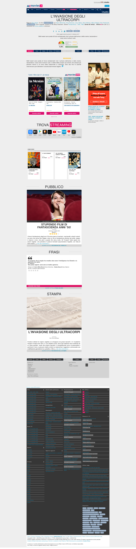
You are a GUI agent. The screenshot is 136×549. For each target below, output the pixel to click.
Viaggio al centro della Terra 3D (89, 418)
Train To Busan (67, 426)
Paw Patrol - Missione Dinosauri (71, 464)
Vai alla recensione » (43, 243)
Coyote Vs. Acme (67, 429)
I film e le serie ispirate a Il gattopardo (91, 514)
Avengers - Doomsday (50, 419)
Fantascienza (72, 24)
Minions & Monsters (89, 405)
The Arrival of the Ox (50, 471)
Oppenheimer (93, 516)
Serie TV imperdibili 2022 (32, 435)
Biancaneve (102, 514)
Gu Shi (47, 458)
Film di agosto (30, 419)
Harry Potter (93, 524)
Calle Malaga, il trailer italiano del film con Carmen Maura (95, 475)
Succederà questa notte (51, 447)
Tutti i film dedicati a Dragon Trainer (90, 512)
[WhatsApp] (62, 31)
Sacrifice (87, 410)
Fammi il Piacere (67, 446)
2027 (28, 392)
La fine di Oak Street (89, 401)
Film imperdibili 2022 (31, 401)
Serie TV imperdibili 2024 (32, 431)
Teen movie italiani (87, 526)
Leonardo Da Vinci (93, 518)
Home (28, 536)
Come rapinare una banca (69, 448)
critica (36, 26)
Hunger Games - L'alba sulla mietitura (54, 414)
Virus (91, 522)
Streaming (106, 51)
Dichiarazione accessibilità (75, 541)
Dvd (64, 536)
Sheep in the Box (67, 415)
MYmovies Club (98, 536)
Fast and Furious (95, 526)
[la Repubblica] (101, 3)
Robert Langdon (86, 524)
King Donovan (70, 23)
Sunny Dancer (67, 431)
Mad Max (85, 532)
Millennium (99, 524)
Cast (37, 51)
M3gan (92, 510)
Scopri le (54, 245)
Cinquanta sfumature (87, 520)
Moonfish (48, 456)
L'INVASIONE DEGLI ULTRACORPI (54, 332)
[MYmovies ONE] (72, 75)
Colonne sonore (90, 536)
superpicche (31, 371)
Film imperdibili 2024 (31, 396)
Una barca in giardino (71, 105)
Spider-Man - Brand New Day (91, 396)
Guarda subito (36, 113)
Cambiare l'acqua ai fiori (51, 443)
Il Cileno (66, 413)
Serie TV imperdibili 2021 (32, 437)
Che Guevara (91, 532)
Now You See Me (86, 510)
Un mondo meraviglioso (69, 444)
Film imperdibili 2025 (31, 394)
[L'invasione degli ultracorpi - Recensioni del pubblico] (54, 220)
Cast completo (31, 24)
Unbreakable (103, 522)
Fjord (47, 436)
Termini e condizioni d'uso (55, 541)
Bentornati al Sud (49, 438)
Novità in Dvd (30, 423)
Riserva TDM (65, 541)
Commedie (29, 449)
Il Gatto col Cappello (50, 441)
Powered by (73, 137)
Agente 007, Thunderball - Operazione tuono (92, 426)
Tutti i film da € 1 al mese (38, 75)
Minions (84, 508)
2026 (31, 392)
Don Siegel (35, 23)
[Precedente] (29, 165)
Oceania (47, 392)
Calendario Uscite (48, 536)
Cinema (33, 536)
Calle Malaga (48, 427)
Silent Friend (66, 441)
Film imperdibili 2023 (31, 398)
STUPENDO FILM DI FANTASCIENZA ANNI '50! (54, 225)
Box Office (70, 536)
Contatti (34, 541)
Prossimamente (77, 536)
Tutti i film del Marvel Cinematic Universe (91, 528)
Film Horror (29, 454)
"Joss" (29, 367)
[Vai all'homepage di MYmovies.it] (35, 7)
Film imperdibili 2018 (31, 410)
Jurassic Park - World (103, 518)
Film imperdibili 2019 (31, 407)
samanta (30, 365)
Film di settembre (30, 421)
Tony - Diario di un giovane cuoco (71, 411)
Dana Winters (87, 23)
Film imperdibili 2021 (31, 403)
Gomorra (96, 508)
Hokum (87, 412)
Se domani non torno (50, 445)
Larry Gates (78, 23)
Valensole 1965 (49, 402)
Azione (28, 458)
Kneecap (49, 105)
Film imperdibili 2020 (31, 405)
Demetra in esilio (49, 463)
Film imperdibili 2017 (31, 412)
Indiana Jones (96, 522)
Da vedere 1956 (48, 23)
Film (42, 536)
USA (79, 24)
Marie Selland (95, 23)
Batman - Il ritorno (86, 441)
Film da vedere (30, 414)
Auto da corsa (86, 522)
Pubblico (57, 51)
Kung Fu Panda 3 (86, 459)
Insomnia (84, 429)
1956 (82, 24)
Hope (47, 434)
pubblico (41, 26)
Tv (66, 536)
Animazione (29, 456)
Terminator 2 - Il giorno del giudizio (71, 422)
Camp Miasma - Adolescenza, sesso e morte (94, 407)
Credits (29, 541)
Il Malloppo (66, 439)
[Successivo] (79, 165)
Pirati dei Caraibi (96, 520)
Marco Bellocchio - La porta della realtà (72, 418)
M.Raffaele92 (31, 370)
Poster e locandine (73, 366)
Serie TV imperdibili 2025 (32, 428)
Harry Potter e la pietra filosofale (71, 396)
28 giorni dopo (102, 508)
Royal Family (85, 518)
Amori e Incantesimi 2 (50, 432)
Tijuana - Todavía (49, 461)
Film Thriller (29, 452)
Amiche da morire (86, 433)
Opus (100, 512)
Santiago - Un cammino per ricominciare (54, 417)
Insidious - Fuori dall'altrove (51, 394)
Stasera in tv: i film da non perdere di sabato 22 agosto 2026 (95, 469)
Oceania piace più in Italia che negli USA (91, 467)
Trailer (78, 51)
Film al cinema (30, 416)
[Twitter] (56, 31)
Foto (92, 51)
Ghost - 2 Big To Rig (68, 406)
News (43, 51)
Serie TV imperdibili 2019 (32, 442)
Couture (66, 404)
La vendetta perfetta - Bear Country (71, 398)
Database (38, 536)
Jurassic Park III (86, 452)
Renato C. (30, 364)
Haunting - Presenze (87, 444)
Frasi (99, 51)
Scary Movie (90, 508)
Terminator (97, 532)
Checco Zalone (86, 516)
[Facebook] (53, 31)
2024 (37, 392)
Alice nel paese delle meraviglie (99, 530)
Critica (50, 51)
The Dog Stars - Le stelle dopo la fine (72, 394)
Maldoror (47, 400)
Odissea (87, 394)
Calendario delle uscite (50, 407)
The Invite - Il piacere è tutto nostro (53, 412)
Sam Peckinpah (104, 23)
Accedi (107, 6)
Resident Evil (48, 425)
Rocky (102, 532)
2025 (34, 392)
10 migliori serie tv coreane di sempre (35, 444)
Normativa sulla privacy (42, 541)
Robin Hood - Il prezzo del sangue (92, 403)
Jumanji (84, 437)
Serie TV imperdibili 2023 (32, 433)
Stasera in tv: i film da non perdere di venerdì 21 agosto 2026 (95, 492)
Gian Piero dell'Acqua (33, 376)
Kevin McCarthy (60, 23)
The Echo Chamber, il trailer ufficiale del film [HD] (93, 494)
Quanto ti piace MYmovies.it (33, 387)
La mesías (32, 105)
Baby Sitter (99, 516)
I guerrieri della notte (87, 456)
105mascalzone (32, 368)
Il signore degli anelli (87, 530)
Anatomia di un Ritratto (50, 469)
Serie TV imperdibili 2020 (32, 440)
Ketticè (65, 450)
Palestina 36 (48, 429)
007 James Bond (104, 520)
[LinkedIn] (59, 31)
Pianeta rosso (85, 422)
